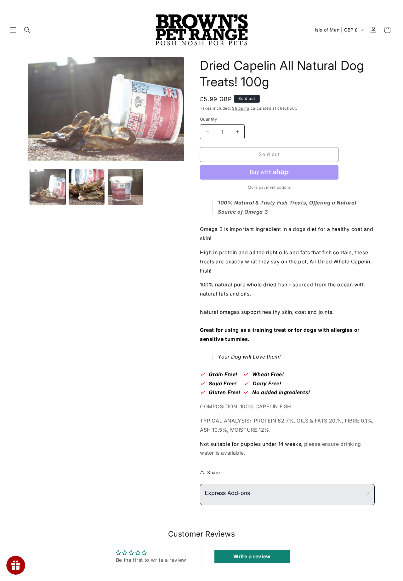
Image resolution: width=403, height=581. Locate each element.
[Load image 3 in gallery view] (125, 187)
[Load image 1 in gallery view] (47, 187)
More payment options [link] (269, 187)
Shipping (240, 108)
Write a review (251, 556)
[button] (13, 30)
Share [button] (213, 472)
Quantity (208, 119)
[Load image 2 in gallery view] (86, 187)
